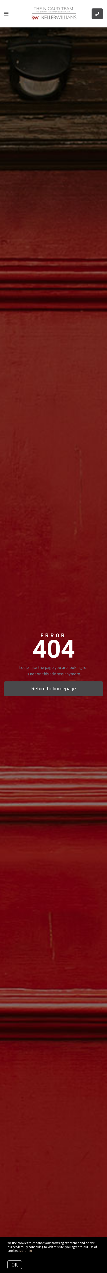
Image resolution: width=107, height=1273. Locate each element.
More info (25, 1251)
